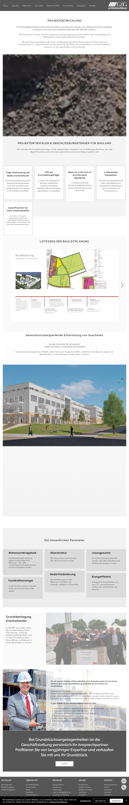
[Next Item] (122, 285)
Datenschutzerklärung (58, 802)
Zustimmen (116, 800)
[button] (9, 780)
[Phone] (123, 787)
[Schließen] (125, 800)
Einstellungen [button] (85, 800)
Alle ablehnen (100, 800)
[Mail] (123, 781)
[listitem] (18, 183)
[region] (12, 790)
